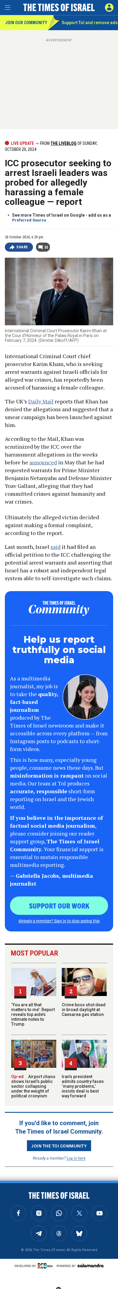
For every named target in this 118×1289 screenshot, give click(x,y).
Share (22, 247)
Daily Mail (41, 401)
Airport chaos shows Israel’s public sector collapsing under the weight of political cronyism (33, 1086)
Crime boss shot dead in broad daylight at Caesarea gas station (84, 1009)
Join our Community (26, 22)
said (56, 546)
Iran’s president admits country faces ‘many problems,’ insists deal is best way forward (83, 1086)
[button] (109, 7)
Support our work (59, 905)
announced (43, 462)
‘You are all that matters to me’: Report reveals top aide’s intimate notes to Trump (33, 1014)
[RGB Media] (46, 1265)
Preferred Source (29, 220)
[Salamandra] (90, 1265)
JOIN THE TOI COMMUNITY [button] (59, 1145)
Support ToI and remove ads (90, 22)
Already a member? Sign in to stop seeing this (59, 920)
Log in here (76, 1157)
